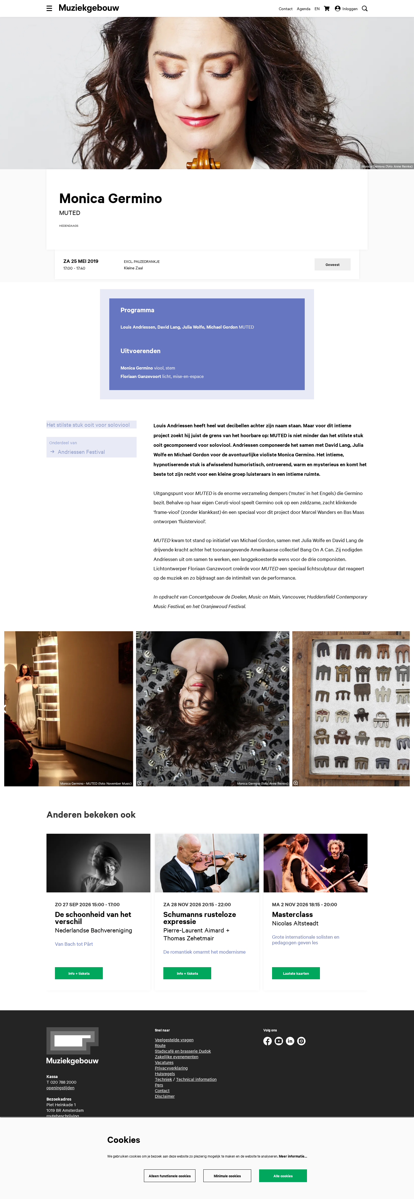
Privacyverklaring (171, 1068)
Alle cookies (283, 1175)
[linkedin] (290, 1041)
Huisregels (165, 1073)
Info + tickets (79, 973)
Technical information (196, 1079)
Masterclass (292, 914)
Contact (286, 8)
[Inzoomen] (139, 783)
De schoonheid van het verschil (93, 917)
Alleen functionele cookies (170, 1175)
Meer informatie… (293, 1156)
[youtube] (279, 1041)
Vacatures (164, 1062)
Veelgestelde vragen (174, 1039)
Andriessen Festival (81, 451)
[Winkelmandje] (327, 8)
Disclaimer (165, 1096)
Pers (159, 1085)
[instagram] (301, 1041)
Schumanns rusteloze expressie (199, 917)
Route (160, 1045)
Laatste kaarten (296, 973)
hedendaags (68, 225)
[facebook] (267, 1041)
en (317, 8)
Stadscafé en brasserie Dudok (183, 1051)
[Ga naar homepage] (89, 8)
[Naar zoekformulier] (365, 8)
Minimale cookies (227, 1175)
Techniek (163, 1079)
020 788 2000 (63, 1082)
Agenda (303, 8)
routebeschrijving (62, 1116)
